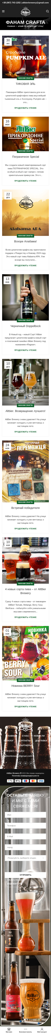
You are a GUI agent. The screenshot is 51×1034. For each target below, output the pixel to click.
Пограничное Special (25, 156)
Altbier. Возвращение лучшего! (25, 411)
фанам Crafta (25, 78)
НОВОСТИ (39, 736)
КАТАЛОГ (9, 740)
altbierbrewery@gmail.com (35, 2)
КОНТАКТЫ (24, 740)
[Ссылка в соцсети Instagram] (25, 763)
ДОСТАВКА (41, 740)
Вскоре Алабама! (25, 241)
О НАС (25, 736)
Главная (11, 26)
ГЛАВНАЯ (12, 736)
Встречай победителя (25, 507)
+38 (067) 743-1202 (11, 2)
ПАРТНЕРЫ (25, 745)
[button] (15, 880)
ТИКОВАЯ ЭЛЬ (25, 83)
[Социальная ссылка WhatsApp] (31, 763)
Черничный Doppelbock (25, 326)
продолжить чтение (25, 108)
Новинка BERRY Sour (25, 685)
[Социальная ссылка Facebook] (20, 763)
